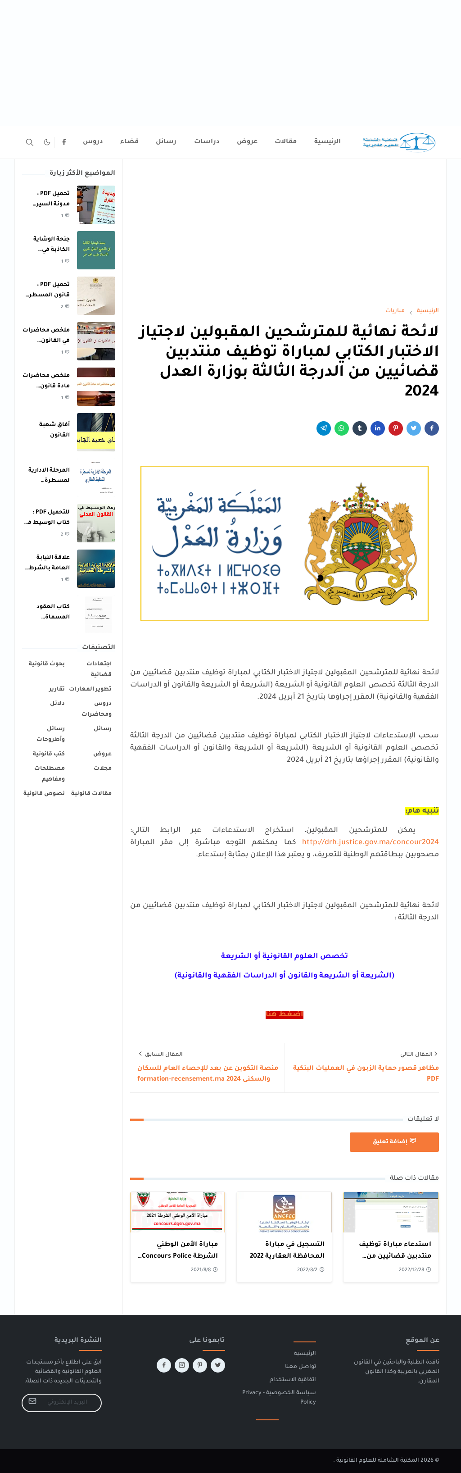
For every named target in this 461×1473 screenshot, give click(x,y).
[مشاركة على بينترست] (396, 428)
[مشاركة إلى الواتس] (341, 428)
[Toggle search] (30, 142)
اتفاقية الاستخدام (293, 1380)
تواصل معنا (300, 1367)
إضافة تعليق (389, 1142)
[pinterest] (200, 1365)
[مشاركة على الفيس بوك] (432, 428)
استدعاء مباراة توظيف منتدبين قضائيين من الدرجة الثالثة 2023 (395, 1256)
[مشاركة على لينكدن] (378, 428)
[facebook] (64, 142)
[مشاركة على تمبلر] (360, 428)
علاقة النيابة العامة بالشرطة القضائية (47, 568)
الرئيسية (305, 1354)
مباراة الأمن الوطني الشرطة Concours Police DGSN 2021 (180, 1256)
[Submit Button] (32, 1403)
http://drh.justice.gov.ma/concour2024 (370, 843)
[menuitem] (327, 142)
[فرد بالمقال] (414, 428)
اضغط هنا (284, 1015)
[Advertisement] (230, 63)
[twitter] (218, 1365)
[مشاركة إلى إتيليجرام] (323, 428)
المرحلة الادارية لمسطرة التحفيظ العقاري (47, 481)
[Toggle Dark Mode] (47, 142)
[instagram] (182, 1365)
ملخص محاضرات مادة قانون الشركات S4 (46, 386)
